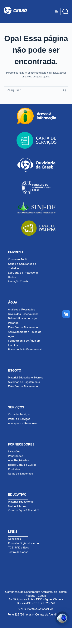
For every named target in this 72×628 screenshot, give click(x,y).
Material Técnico (18, 506)
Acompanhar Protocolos (22, 423)
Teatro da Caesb (18, 551)
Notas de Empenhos (20, 473)
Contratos (14, 469)
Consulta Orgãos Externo (23, 543)
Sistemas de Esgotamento (24, 381)
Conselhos (14, 538)
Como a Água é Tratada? (23, 510)
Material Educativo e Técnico (25, 377)
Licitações (14, 451)
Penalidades (15, 455)
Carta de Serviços (19, 414)
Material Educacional (20, 501)
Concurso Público (18, 259)
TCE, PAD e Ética (18, 547)
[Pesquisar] (65, 12)
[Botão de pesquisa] (64, 90)
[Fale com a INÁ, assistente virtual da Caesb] (62, 618)
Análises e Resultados (21, 309)
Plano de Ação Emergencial (24, 349)
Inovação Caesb (18, 281)
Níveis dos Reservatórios (23, 313)
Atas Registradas (18, 460)
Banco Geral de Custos (22, 464)
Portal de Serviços (19, 418)
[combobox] (32, 90)
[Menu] (56, 11)
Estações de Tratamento (23, 327)
